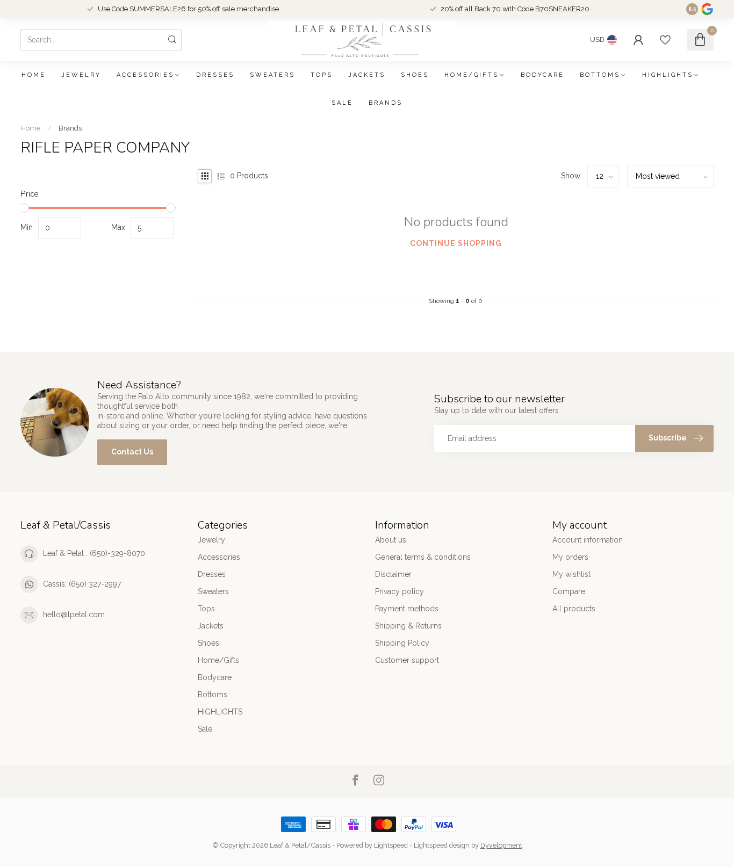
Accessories (145, 74)
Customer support (407, 660)
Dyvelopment (501, 845)
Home (33, 74)
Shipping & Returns (408, 626)
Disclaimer (393, 574)
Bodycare (542, 74)
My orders (570, 557)
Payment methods (406, 608)
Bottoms (600, 74)
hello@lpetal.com (74, 614)
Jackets (366, 74)
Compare (568, 591)
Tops (322, 74)
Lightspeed (391, 845)
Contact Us (132, 451)
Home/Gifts (471, 74)
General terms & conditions (423, 557)
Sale (342, 102)
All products (573, 608)
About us (390, 540)
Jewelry (81, 74)
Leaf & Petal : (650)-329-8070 (94, 553)
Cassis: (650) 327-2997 (82, 584)
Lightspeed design (442, 845)
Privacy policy (399, 591)
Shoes (415, 74)
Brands (385, 102)
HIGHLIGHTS (667, 74)
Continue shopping (456, 243)
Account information (587, 540)
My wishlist (571, 574)
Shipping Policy (402, 643)
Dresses (215, 74)
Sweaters (272, 74)
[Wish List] (665, 39)
